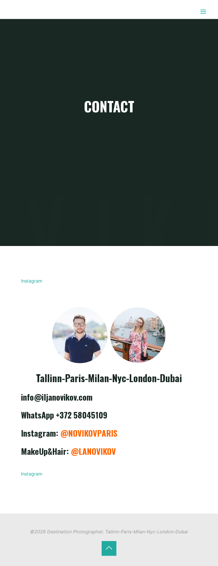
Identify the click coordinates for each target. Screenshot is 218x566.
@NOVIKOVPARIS (89, 433)
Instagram (32, 281)
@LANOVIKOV (93, 451)
